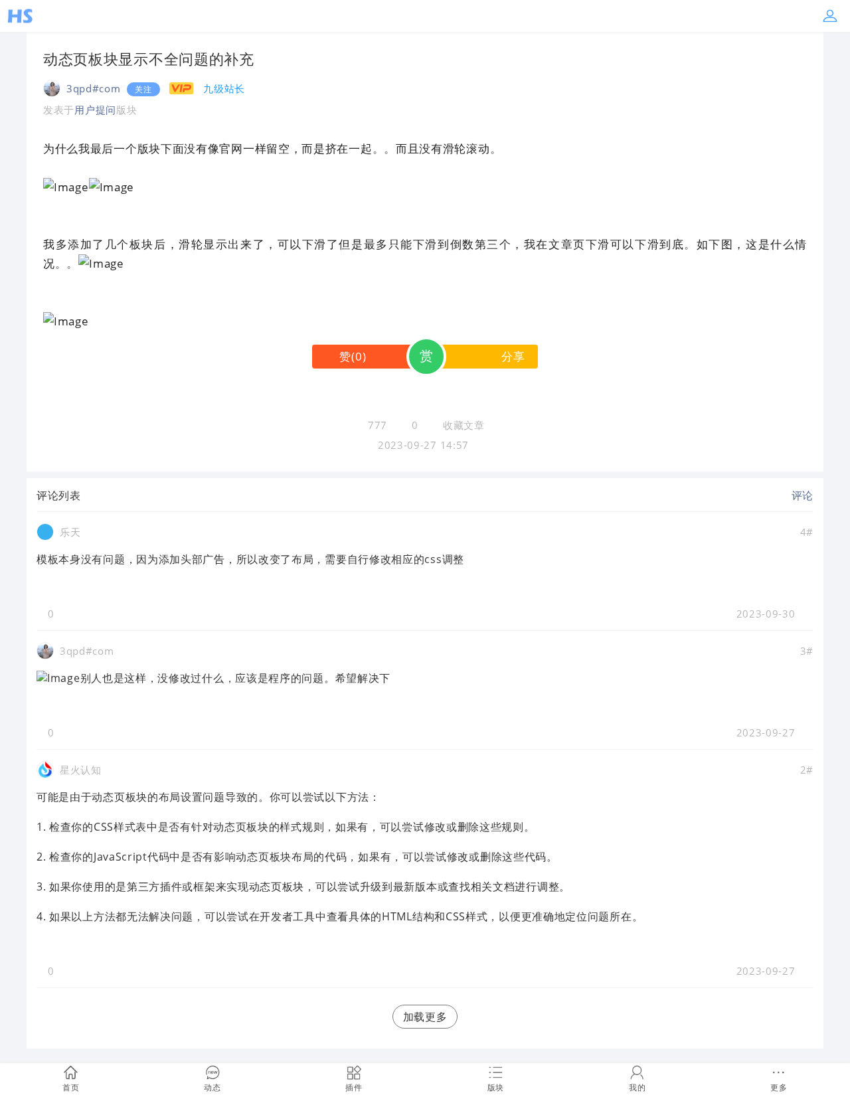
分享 (513, 356)
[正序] (91, 495)
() (352, 356)
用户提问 (95, 109)
